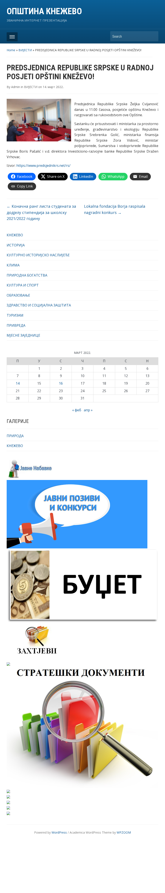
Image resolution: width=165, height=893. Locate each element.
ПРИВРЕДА (16, 325)
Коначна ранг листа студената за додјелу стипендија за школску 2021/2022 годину (41, 212)
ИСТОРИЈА (16, 245)
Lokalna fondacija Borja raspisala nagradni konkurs (114, 209)
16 (61, 383)
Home (11, 50)
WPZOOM (124, 832)
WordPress (59, 832)
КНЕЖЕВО (15, 235)
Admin (15, 87)
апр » (88, 410)
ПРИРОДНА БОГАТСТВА (27, 275)
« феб (76, 410)
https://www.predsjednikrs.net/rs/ (43, 165)
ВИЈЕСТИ (25, 50)
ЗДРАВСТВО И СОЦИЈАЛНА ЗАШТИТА (39, 305)
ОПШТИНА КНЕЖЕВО (44, 11)
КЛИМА (13, 265)
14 (18, 383)
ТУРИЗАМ (15, 315)
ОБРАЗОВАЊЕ (18, 295)
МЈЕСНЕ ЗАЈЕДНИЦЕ (23, 335)
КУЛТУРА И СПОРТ (23, 285)
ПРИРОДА (15, 435)
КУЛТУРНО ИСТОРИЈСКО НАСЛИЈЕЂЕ (38, 255)
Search (153, 36)
